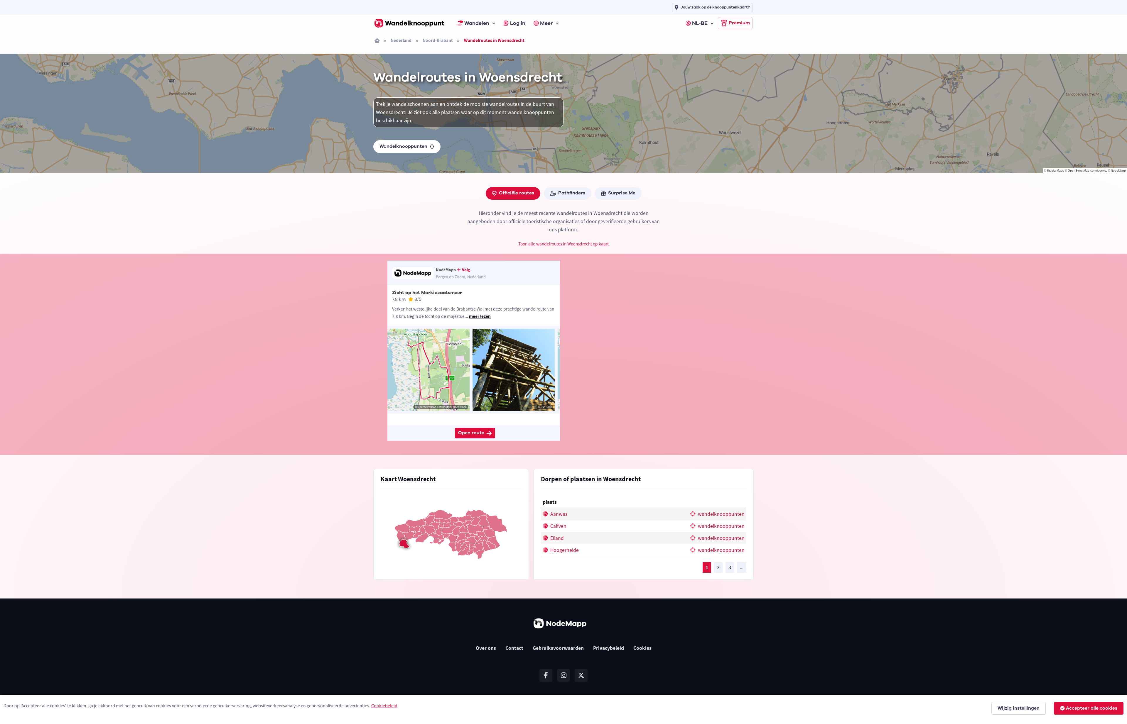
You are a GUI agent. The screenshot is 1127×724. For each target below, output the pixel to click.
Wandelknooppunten (403, 146)
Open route (471, 433)
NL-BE (700, 23)
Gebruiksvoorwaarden (558, 648)
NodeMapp (1118, 170)
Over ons (486, 648)
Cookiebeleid (384, 705)
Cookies (642, 648)
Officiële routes (516, 193)
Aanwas (558, 514)
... (741, 567)
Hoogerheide (564, 550)
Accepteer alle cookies (1091, 708)
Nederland (401, 40)
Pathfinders (571, 193)
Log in (517, 23)
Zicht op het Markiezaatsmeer (427, 292)
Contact (514, 648)
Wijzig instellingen (1019, 708)
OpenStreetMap (1078, 170)
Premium (739, 23)
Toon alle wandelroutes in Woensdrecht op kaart (563, 244)
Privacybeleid (608, 648)
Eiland (556, 538)
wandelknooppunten (721, 514)
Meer (546, 23)
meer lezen (480, 316)
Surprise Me (621, 193)
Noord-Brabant (438, 40)
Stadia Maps (1055, 170)
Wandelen (476, 23)
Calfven (557, 526)
